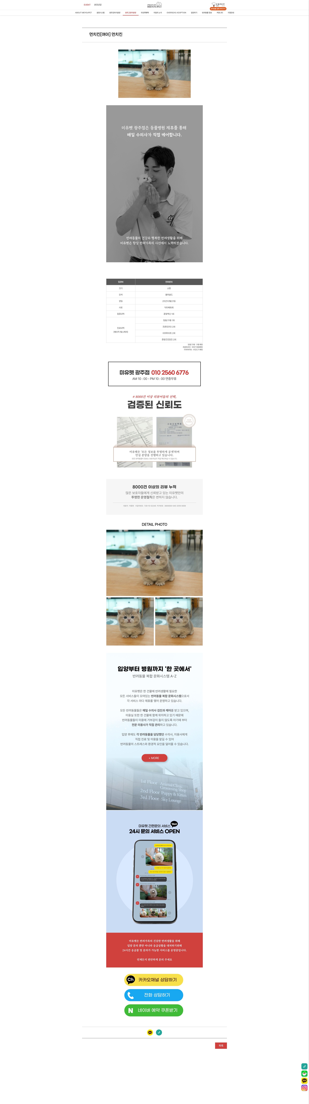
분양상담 (98, 5)
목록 (221, 1045)
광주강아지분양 (114, 13)
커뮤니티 (220, 13)
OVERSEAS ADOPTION (176, 13)
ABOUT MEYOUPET (83, 13)
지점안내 (231, 13)
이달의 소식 (158, 13)
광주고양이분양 (130, 13)
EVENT (87, 5)
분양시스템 (101, 13)
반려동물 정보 (207, 13)
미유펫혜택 (145, 13)
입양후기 (194, 13)
